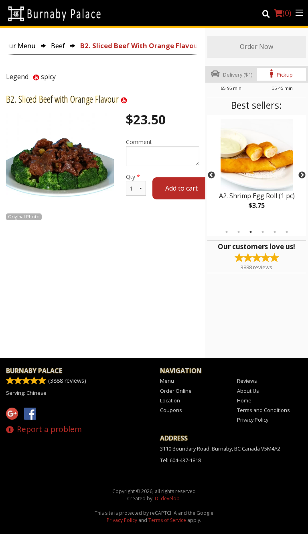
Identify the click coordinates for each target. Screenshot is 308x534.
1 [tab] (227, 232)
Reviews (247, 380)
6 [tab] (287, 232)
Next (302, 175)
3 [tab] (251, 232)
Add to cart (181, 188)
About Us (248, 390)
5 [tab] (275, 232)
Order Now (256, 46)
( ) (286, 13)
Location (170, 400)
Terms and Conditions (263, 410)
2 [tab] (239, 232)
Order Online (176, 390)
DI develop (167, 498)
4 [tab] (263, 232)
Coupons (171, 410)
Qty (133, 177)
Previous (211, 175)
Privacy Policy (252, 419)
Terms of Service (167, 520)
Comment (139, 142)
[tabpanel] (256, 170)
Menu (167, 380)
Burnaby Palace (34, 370)
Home (244, 400)
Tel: (180, 460)
